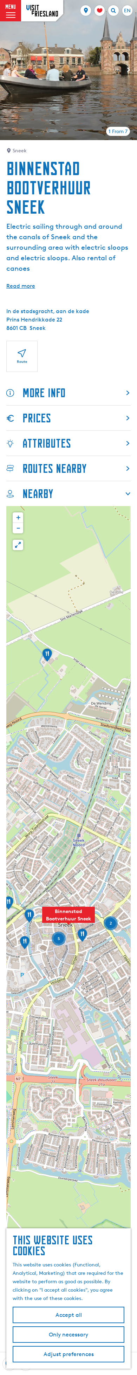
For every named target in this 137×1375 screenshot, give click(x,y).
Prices (36, 418)
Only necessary (68, 1334)
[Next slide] (128, 70)
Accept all (69, 1315)
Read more (20, 286)
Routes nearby (54, 468)
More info (43, 393)
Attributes (46, 443)
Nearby (37, 493)
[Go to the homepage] (42, 10)
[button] (68, 918)
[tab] (118, 131)
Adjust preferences (69, 1354)
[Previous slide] (8, 70)
